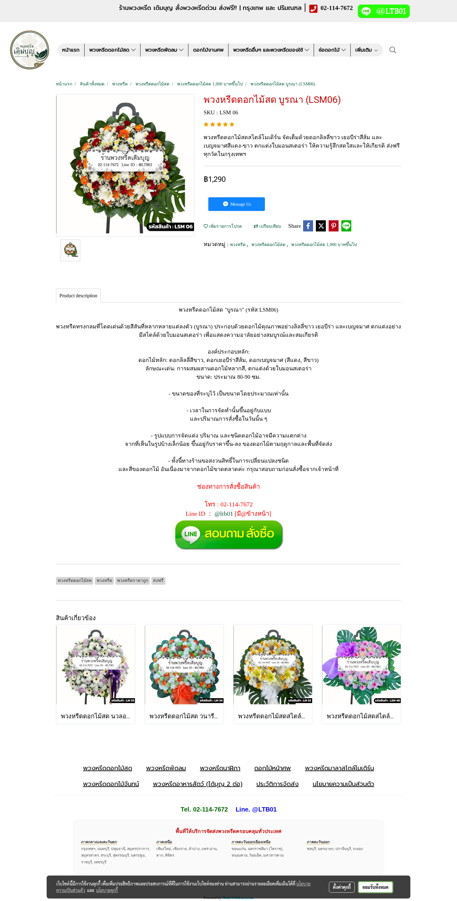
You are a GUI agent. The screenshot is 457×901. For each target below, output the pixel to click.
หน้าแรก (71, 50)
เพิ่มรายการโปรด (225, 226)
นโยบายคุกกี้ (107, 890)
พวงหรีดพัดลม (162, 50)
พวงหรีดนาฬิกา (220, 768)
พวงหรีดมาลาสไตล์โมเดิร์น (339, 768)
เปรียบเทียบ (269, 226)
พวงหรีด (238, 244)
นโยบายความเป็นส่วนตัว (343, 784)
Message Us (240, 204)
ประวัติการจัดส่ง (277, 784)
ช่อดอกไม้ (330, 50)
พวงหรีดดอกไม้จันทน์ (111, 784)
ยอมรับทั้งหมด (375, 887)
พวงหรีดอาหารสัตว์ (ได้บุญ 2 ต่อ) (197, 784)
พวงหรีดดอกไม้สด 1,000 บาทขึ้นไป (324, 244)
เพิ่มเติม (364, 50)
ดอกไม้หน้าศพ (272, 768)
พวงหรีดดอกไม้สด (110, 50)
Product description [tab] (78, 295)
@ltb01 (224, 513)
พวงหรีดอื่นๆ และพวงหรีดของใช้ (269, 50)
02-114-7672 (337, 7)
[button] (393, 50)
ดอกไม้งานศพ (208, 50)
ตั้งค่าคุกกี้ (342, 887)
